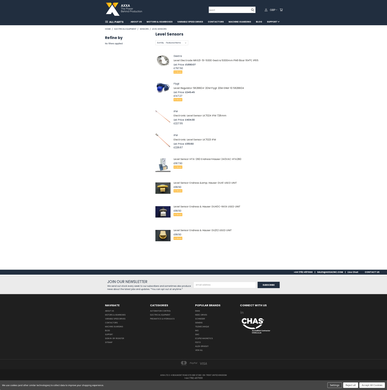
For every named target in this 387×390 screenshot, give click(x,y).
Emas (197, 311)
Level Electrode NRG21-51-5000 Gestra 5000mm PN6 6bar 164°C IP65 (216, 60)
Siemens (199, 322)
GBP (272, 10)
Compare (163, 55)
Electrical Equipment (160, 315)
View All (199, 350)
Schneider (200, 318)
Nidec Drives (201, 315)
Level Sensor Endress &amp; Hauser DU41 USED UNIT (205, 183)
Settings (334, 385)
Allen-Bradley (202, 346)
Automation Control (160, 311)
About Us (136, 21)
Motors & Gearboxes (159, 21)
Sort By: (160, 42)
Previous (379, 380)
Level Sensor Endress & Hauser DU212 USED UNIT (203, 230)
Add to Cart (163, 64)
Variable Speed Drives (190, 21)
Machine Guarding (240, 21)
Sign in (108, 338)
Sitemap (108, 342)
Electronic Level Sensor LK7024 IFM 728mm (200, 115)
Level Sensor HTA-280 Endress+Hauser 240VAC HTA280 (207, 159)
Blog (259, 21)
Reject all (351, 385)
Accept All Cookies (372, 385)
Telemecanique (202, 326)
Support (272, 21)
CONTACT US (372, 272)
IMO (196, 330)
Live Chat (353, 272)
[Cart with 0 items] (281, 9)
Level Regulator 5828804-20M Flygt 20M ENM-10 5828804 (209, 88)
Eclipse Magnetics (204, 338)
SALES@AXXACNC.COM (330, 272)
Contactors (216, 21)
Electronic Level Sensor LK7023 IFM (195, 139)
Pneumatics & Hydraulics (162, 318)
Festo (198, 342)
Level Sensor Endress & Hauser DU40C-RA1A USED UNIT (207, 206)
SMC (197, 334)
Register (120, 338)
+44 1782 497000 (303, 272)
